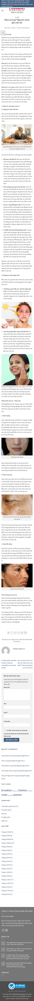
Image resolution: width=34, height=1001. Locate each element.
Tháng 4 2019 (5, 857)
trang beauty (26, 27)
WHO (11, 795)
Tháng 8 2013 (5, 894)
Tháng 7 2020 (5, 843)
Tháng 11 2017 (6, 883)
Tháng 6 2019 (5, 854)
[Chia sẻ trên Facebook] (11, 632)
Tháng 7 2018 (5, 872)
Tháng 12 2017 (6, 879)
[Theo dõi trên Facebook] (3, 930)
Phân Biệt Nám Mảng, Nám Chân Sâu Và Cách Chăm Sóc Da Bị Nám (19, 943)
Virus (8, 795)
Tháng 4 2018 (5, 876)
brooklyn (6, 790)
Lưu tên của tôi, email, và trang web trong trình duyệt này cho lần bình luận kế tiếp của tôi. (16, 733)
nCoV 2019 (29, 790)
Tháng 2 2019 (5, 865)
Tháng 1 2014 (5, 887)
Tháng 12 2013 (6, 890)
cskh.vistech (5, 756)
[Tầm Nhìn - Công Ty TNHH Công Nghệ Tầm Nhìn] (17, 10)
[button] (2, 10)
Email (6, 712)
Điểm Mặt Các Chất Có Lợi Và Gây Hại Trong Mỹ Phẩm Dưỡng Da (19, 949)
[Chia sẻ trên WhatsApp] (8, 632)
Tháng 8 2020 (5, 839)
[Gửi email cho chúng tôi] (6, 930)
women (17, 794)
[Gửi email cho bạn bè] (18, 632)
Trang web (7, 721)
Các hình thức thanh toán (17, 991)
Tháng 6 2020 (5, 846)
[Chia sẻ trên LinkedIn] (25, 632)
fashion (22, 790)
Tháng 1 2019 (5, 868)
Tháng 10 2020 (6, 832)
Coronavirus (15, 790)
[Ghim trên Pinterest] (22, 632)
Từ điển (17, 17)
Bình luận (7, 687)
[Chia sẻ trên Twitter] (15, 632)
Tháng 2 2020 (5, 850)
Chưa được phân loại (8, 806)
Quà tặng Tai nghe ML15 (21, 756)
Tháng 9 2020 (5, 835)
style (4, 794)
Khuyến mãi (5, 810)
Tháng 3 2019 (5, 861)
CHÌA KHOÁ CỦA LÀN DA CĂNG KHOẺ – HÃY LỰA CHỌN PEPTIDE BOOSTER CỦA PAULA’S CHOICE (18, 956)
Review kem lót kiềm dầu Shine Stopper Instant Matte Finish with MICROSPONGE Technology (19, 964)
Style (3, 813)
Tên (5, 703)
